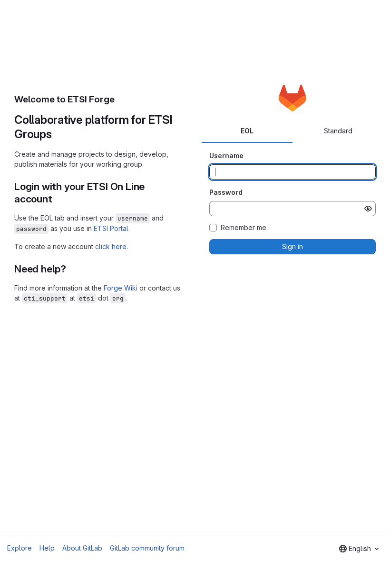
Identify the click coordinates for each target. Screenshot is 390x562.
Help (47, 548)
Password (226, 192)
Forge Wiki (120, 288)
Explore (19, 548)
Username (226, 155)
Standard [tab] (338, 131)
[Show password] (368, 208)
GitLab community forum (147, 548)
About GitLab (82, 548)
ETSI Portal (111, 228)
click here (111, 246)
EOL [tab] (247, 131)
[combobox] (359, 548)
